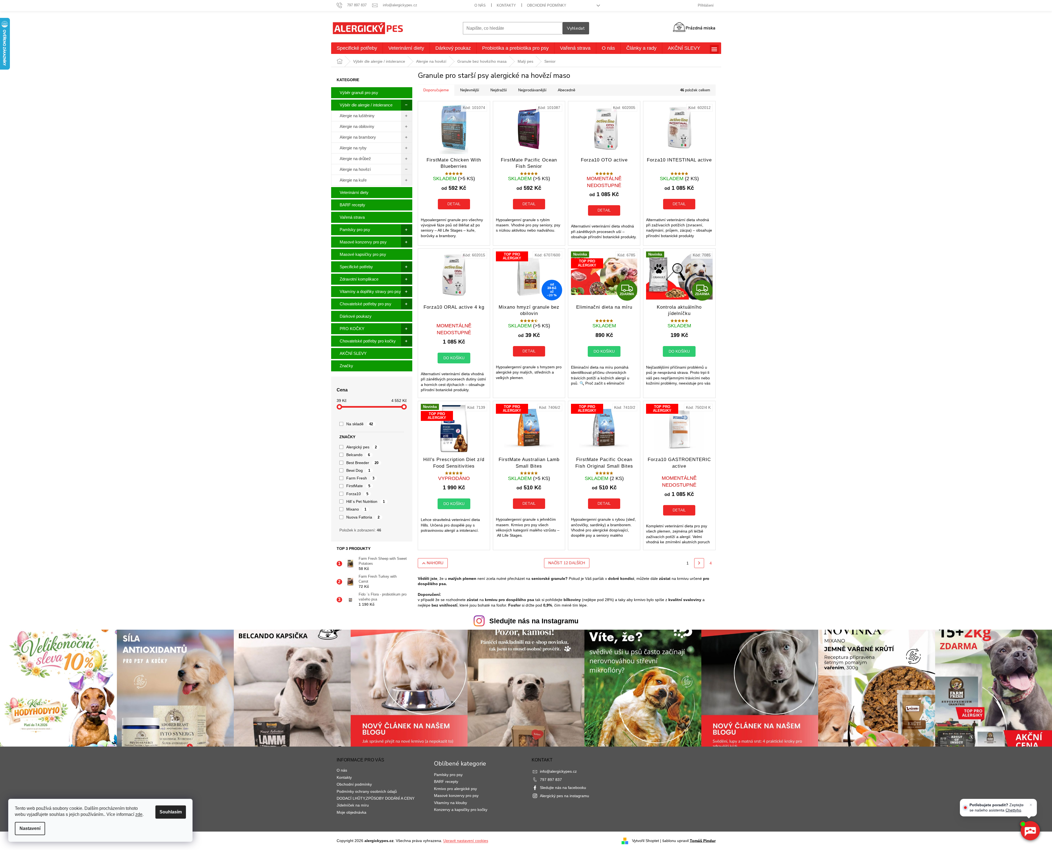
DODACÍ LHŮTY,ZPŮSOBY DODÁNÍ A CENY (375, 798)
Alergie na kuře (353, 180)
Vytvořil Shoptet (645, 840)
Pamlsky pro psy (355, 229)
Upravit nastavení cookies (465, 840)
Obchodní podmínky (546, 5)
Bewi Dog (358, 470)
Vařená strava (352, 217)
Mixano (356, 509)
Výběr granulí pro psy (359, 92)
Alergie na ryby (353, 148)
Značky (346, 365)
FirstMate (358, 486)
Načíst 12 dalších (566, 563)
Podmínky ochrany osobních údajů (367, 791)
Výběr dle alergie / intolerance (366, 105)
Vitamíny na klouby (450, 802)
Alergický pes (361, 447)
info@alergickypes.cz (558, 771)
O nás (480, 5)
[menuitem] (357, 48)
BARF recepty (352, 204)
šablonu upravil (689, 840)
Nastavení (30, 828)
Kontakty (506, 5)
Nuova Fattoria (363, 517)
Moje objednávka (351, 812)
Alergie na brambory (358, 137)
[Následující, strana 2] (699, 563)
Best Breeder (362, 462)
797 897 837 (551, 779)
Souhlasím (171, 812)
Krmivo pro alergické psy (455, 788)
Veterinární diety (354, 192)
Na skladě (359, 424)
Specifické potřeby (356, 266)
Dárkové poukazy (356, 316)
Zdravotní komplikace (359, 279)
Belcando (358, 455)
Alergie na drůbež (355, 158)
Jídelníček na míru (353, 805)
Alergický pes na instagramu (564, 796)
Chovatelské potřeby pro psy (365, 303)
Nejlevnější (469, 90)
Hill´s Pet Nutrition (365, 501)
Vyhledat (576, 28)
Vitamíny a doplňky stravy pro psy (370, 291)
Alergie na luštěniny (357, 115)
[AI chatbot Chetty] (1030, 831)
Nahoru (435, 563)
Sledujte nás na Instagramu (533, 621)
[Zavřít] (1030, 804)
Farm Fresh (360, 478)
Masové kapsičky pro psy (363, 254)
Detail (453, 204)
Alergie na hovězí (355, 169)
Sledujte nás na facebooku (563, 787)
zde (138, 814)
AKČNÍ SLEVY (353, 353)
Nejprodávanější (532, 90)
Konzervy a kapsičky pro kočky (460, 809)
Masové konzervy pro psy (363, 242)
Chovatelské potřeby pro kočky (368, 341)
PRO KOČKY (352, 328)
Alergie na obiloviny (357, 126)
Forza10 (357, 494)
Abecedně (566, 90)
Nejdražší (498, 90)
